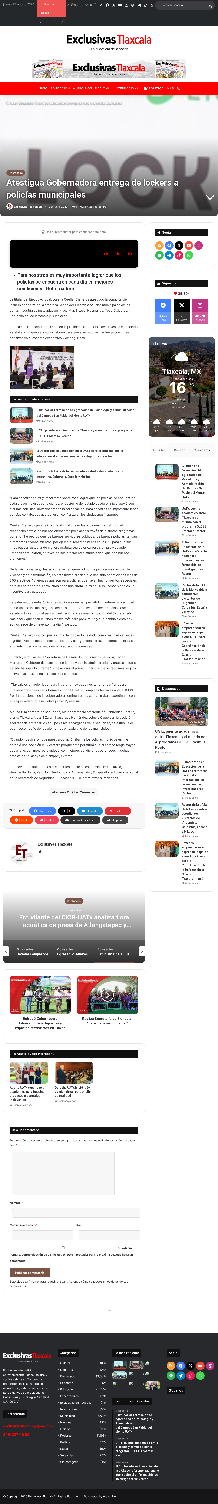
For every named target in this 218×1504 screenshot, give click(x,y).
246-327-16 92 (16, 1434)
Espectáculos (69, 1396)
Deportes (66, 1369)
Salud (64, 1448)
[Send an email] (40, 206)
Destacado (26, 103)
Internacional (128, 88)
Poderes (66, 1435)
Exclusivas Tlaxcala (26, 206)
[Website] (40, 851)
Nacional (103, 88)
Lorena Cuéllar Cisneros (74, 792)
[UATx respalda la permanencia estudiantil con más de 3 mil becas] (136, 1385)
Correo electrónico (24, 1225)
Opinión (65, 1429)
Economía (67, 1383)
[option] (74, 920)
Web (79, 1225)
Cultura (65, 1363)
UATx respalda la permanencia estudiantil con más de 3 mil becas (74, 920)
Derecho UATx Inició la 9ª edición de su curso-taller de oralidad (73, 1091)
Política (156, 88)
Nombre (16, 1203)
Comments (202, 450)
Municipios (82, 88)
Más (170, 88)
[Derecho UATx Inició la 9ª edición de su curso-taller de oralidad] (74, 1073)
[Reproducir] (117, 253)
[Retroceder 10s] (105, 253)
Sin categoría (69, 1462)
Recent (179, 450)
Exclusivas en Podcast (75, 1402)
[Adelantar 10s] (130, 253)
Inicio (43, 88)
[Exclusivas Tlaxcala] (109, 42)
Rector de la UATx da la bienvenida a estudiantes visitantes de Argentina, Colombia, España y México (194, 598)
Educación (60, 88)
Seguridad (67, 1455)
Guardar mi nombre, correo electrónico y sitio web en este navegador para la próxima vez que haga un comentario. (71, 1254)
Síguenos (176, 1390)
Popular (159, 450)
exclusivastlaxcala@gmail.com (28, 1426)
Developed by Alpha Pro (100, 1496)
